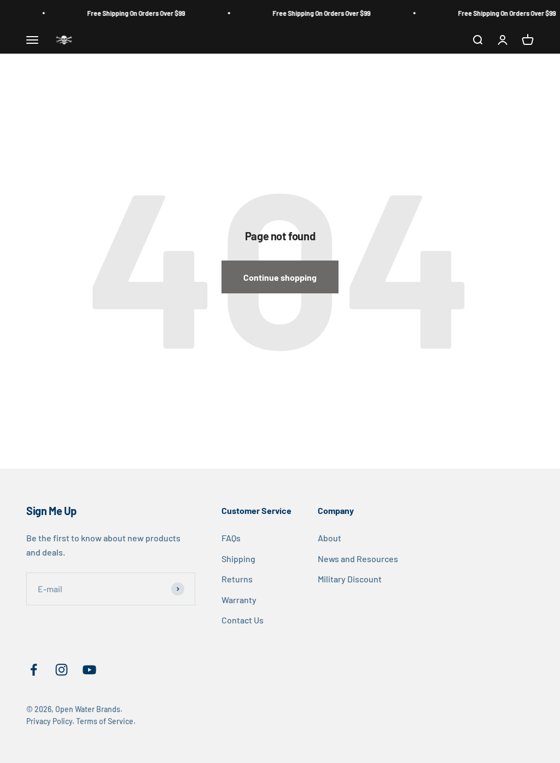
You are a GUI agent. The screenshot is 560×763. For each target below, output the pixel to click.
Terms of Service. (106, 721)
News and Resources (358, 558)
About (329, 538)
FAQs (231, 538)
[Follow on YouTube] (89, 669)
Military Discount (350, 579)
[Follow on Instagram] (61, 669)
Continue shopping (280, 277)
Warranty (238, 599)
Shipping (238, 558)
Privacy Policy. (50, 721)
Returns (237, 579)
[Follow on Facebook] (33, 669)
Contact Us (242, 620)
